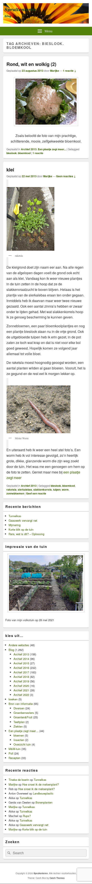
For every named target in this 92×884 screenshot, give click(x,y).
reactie (38, 153)
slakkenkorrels (42, 489)
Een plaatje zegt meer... (52, 149)
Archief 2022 (21, 695)
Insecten (18, 740)
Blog (11, 650)
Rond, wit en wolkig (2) (31, 64)
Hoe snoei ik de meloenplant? (40, 784)
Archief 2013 (29, 149)
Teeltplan (19, 722)
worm (65, 489)
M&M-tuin (15, 749)
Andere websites (19, 645)
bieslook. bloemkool (18, 153)
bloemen (18, 735)
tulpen (57, 489)
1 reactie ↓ (69, 71)
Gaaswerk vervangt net (23, 520)
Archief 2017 (21, 672)
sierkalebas (25, 489)
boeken (13, 699)
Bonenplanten (44, 802)
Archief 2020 (21, 686)
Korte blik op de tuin (21, 529)
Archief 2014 (21, 659)
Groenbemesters (23, 713)
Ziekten (18, 726)
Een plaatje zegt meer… (24, 731)
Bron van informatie (21, 704)
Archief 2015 (21, 663)
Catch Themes (57, 878)
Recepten (14, 758)
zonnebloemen (15, 493)
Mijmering (15, 525)
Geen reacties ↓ (66, 176)
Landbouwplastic (43, 793)
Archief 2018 (21, 677)
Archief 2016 (21, 668)
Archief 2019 (21, 681)
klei (10, 169)
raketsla (11, 489)
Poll (11, 753)
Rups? (27, 816)
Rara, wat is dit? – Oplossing (26, 534)
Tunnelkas (15, 516)
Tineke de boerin (19, 780)
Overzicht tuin (22, 744)
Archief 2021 (21, 690)
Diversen (18, 708)
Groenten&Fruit (22, 717)
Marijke (54, 71)
